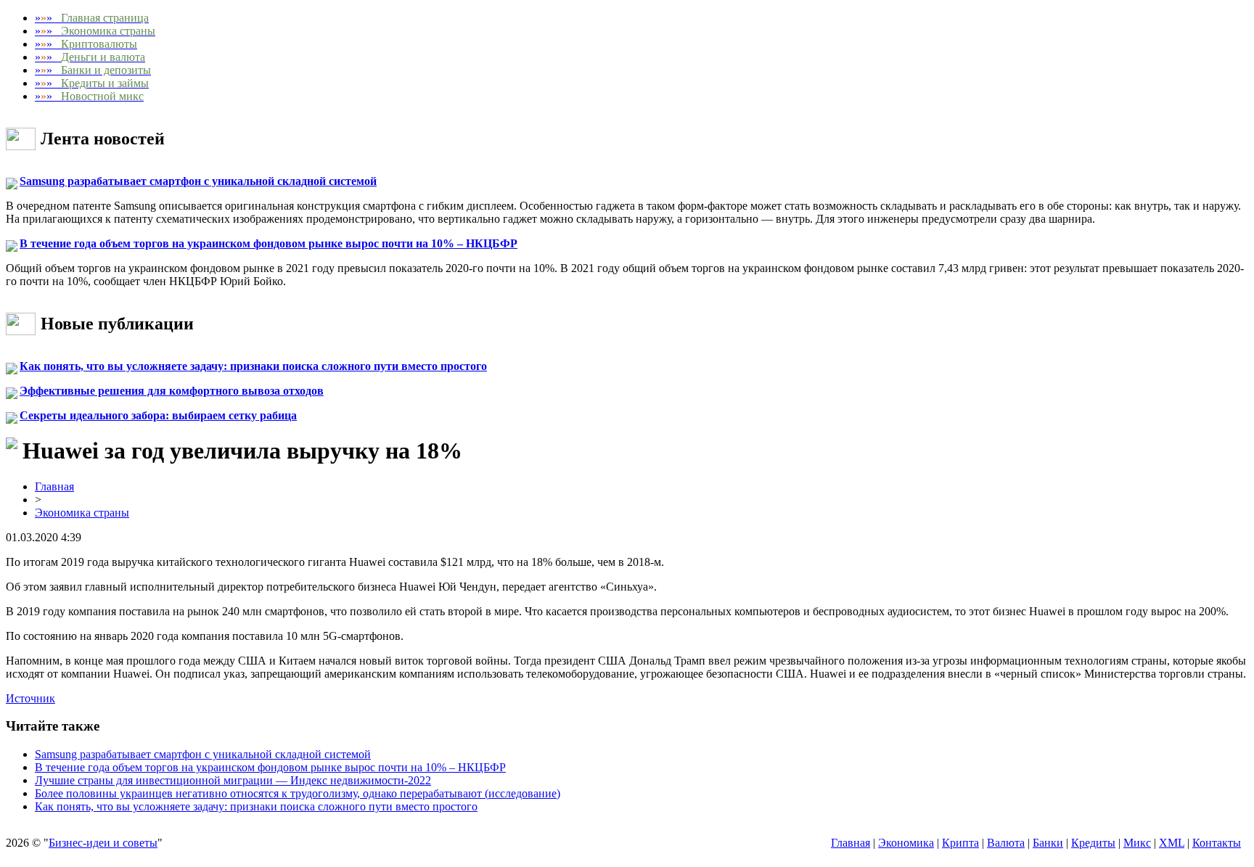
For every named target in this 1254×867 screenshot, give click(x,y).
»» (92, 18)
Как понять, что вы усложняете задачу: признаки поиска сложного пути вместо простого (253, 366)
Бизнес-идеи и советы (103, 843)
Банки (1048, 843)
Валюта (1006, 843)
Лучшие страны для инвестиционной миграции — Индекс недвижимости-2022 (233, 780)
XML (1171, 843)
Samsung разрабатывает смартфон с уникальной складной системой (198, 181)
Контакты (1216, 843)
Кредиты (1093, 843)
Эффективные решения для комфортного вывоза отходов (172, 391)
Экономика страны (82, 512)
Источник (30, 698)
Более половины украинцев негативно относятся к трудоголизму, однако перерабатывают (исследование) (297, 793)
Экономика (906, 843)
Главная (54, 486)
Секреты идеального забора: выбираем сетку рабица (158, 415)
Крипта (960, 843)
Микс (1137, 843)
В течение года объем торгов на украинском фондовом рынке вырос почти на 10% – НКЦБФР (268, 243)
